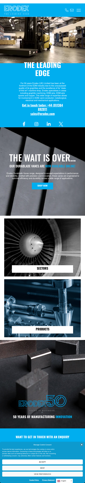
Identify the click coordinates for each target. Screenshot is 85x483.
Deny (42, 468)
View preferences (42, 474)
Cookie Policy (34, 480)
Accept (42, 462)
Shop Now (42, 186)
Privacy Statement (48, 480)
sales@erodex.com (42, 114)
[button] (82, 445)
